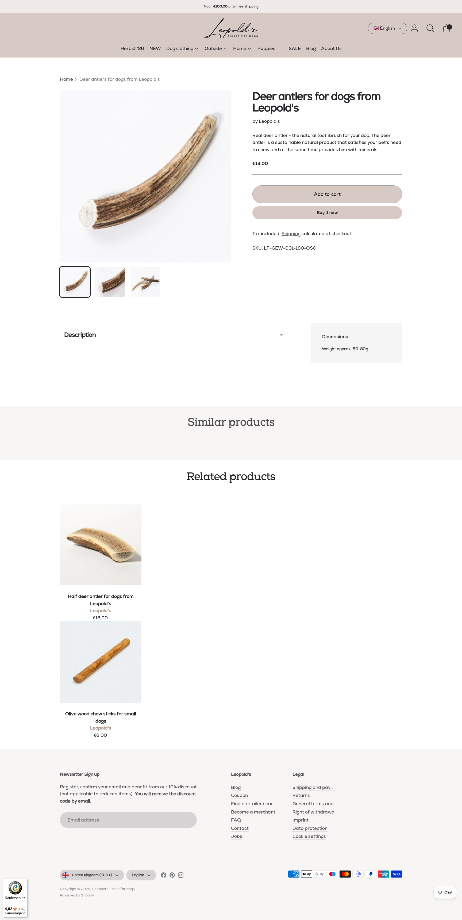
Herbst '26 (132, 48)
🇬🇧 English (384, 28)
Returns (301, 795)
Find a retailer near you (256, 804)
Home (239, 48)
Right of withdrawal (314, 812)
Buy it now (327, 212)
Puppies (266, 48)
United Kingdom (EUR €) (92, 875)
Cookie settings (309, 836)
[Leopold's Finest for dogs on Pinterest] (172, 876)
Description (80, 335)
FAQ (236, 820)
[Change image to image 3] (145, 282)
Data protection (310, 828)
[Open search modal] (430, 28)
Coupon (239, 795)
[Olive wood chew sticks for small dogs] (100, 662)
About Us (331, 48)
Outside (213, 48)
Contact (240, 828)
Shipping (291, 233)
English (138, 875)
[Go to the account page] (414, 28)
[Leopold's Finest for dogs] (231, 28)
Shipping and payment (317, 787)
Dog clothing (179, 48)
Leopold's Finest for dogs (113, 889)
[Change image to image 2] (110, 282)
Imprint (300, 820)
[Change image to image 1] (75, 282)
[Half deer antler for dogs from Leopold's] (100, 544)
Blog (311, 48)
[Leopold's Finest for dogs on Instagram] (181, 876)
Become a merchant (253, 812)
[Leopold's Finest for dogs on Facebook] (163, 876)
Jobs (236, 836)
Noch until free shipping (231, 6)
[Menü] (453, 899)
